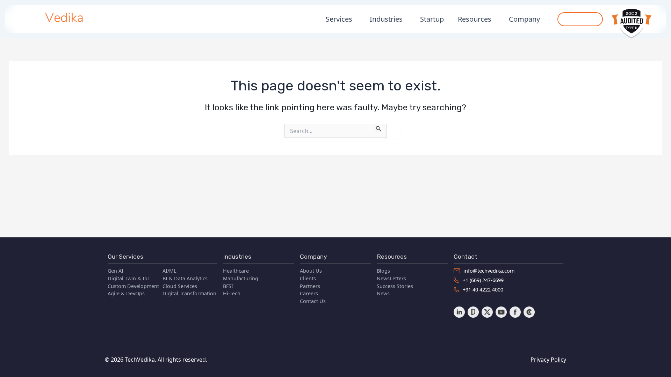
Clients (308, 278)
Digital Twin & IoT (129, 278)
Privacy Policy (548, 359)
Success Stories (395, 286)
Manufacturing (240, 278)
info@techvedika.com (488, 270)
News (383, 293)
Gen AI (115, 270)
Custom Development (133, 286)
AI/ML (169, 270)
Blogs (383, 270)
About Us (311, 270)
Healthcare (236, 270)
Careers (309, 293)
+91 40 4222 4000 (483, 289)
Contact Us (313, 301)
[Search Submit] (378, 127)
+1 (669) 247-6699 (483, 280)
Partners (310, 286)
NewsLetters (391, 278)
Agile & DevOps (126, 293)
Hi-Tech (231, 293)
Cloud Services (180, 286)
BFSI (228, 286)
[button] (580, 19)
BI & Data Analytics (185, 278)
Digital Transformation (189, 293)
